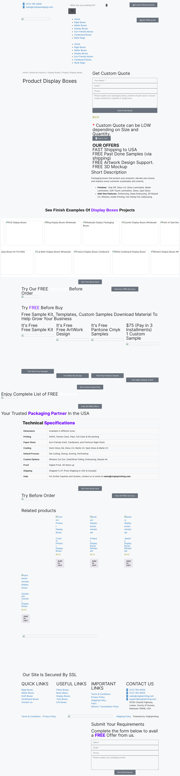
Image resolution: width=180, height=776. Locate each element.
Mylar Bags (79, 38)
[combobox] (86, 5)
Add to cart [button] (60, 563)
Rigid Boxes (80, 22)
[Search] (72, 11)
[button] (101, 138)
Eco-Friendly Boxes (83, 31)
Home (77, 19)
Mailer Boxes (80, 25)
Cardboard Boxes (82, 35)
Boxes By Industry (38, 72)
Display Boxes (81, 28)
